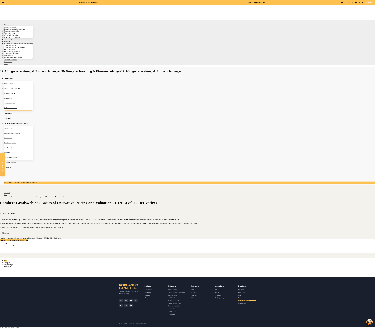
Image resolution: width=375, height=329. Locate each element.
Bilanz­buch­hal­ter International (14, 29)
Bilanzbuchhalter (172, 289)
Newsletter (218, 295)
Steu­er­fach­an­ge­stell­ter (12, 51)
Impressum (241, 289)
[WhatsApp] (126, 305)
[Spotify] (131, 305)
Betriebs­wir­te (8, 56)
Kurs (5, 195)
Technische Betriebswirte (175, 303)
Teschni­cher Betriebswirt (13, 37)
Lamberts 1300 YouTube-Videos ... (257, 2)
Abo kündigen (242, 303)
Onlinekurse (148, 292)
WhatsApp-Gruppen (220, 298)
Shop (6, 64)
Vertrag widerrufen (243, 300)
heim (5, 261)
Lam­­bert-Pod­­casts (10, 60)
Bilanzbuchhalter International (176, 292)
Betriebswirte (171, 298)
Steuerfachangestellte (174, 306)
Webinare (147, 295)
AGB (239, 295)
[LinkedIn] (136, 300)
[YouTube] (131, 300)
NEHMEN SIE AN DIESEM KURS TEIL (14, 240)
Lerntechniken (172, 311)
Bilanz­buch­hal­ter (10, 27)
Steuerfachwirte (172, 295)
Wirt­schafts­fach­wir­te (11, 35)
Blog (192, 289)
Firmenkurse (171, 314)
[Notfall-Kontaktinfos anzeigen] (369, 322)
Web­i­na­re (7, 41)
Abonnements (148, 289)
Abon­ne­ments (9, 25)
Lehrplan (7, 263)
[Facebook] (121, 300)
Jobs (216, 289)
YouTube (193, 295)
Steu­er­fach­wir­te (9, 33)
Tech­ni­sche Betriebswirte (13, 58)
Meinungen (194, 298)
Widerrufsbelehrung (243, 298)
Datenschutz (241, 292)
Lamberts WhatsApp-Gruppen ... (89, 2)
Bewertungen (8, 265)
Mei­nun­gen (8, 62)
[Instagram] (126, 300)
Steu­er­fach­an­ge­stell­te (11, 31)
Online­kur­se (8, 39)
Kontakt (217, 292)
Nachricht (7, 267)
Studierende (171, 308)
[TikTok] (121, 305)
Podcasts (193, 292)
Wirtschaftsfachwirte (173, 300)
